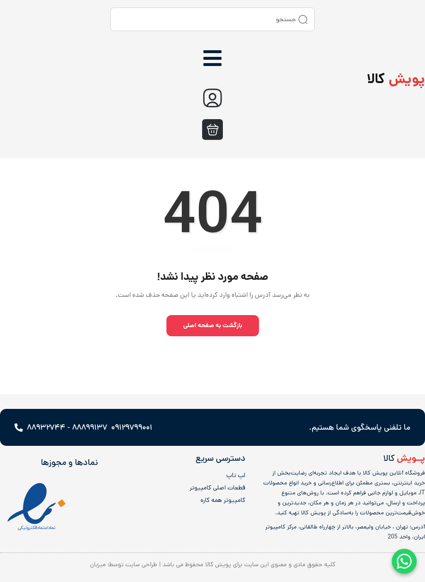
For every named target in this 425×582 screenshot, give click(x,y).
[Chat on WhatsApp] (404, 561)
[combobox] (212, 19)
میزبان (98, 564)
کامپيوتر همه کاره (222, 500)
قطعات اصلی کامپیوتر (217, 488)
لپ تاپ (235, 475)
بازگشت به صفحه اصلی (212, 325)
